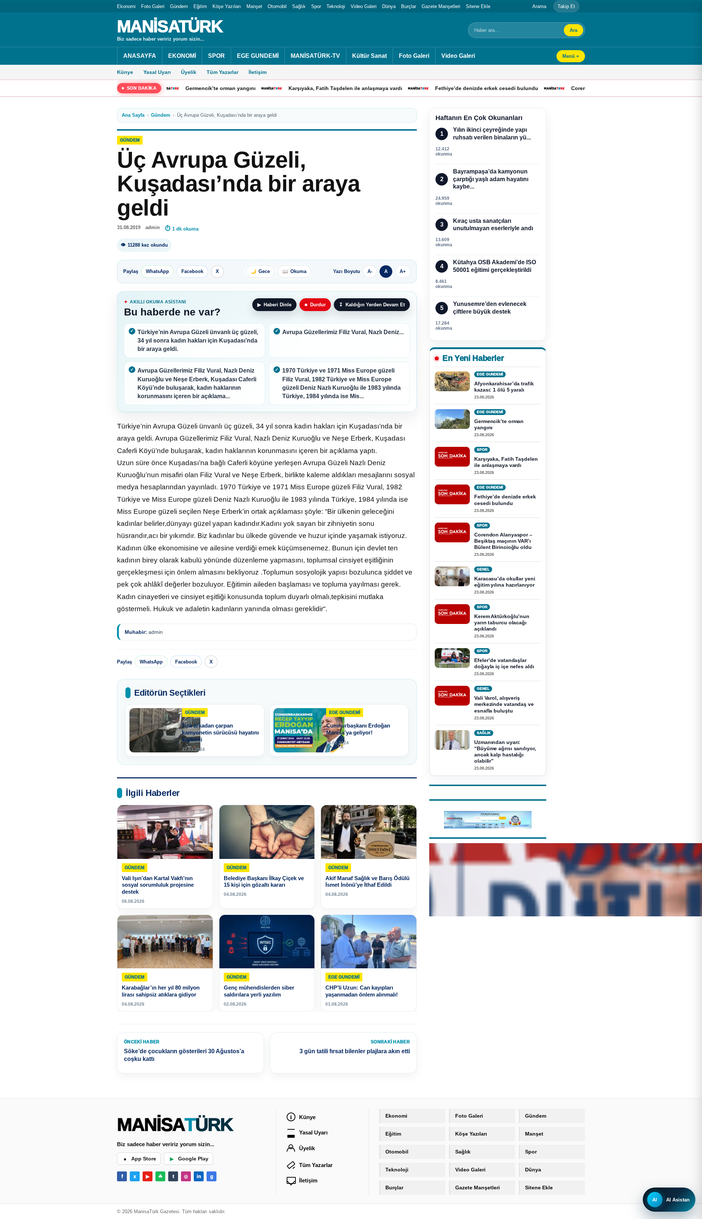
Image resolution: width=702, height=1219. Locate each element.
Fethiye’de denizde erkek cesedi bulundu (446, 88)
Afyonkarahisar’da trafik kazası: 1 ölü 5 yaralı (504, 387)
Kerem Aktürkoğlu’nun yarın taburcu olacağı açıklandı (501, 622)
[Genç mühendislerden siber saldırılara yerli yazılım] (267, 942)
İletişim (258, 72)
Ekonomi (126, 6)
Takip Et (566, 6)
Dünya (389, 6)
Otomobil (277, 6)
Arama (539, 6)
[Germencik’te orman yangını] (452, 419)
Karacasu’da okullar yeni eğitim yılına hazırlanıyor (504, 582)
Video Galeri (364, 6)
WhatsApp (157, 271)
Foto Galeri (153, 6)
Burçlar (408, 6)
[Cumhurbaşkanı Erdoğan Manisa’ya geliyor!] (308, 730)
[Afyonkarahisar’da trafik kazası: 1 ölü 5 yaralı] (452, 381)
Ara (573, 30)
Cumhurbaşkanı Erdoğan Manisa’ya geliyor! (358, 729)
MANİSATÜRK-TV (315, 56)
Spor (316, 6)
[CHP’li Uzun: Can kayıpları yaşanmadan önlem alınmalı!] (368, 942)
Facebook (192, 271)
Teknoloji (336, 6)
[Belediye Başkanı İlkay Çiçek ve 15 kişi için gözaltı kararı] (267, 832)
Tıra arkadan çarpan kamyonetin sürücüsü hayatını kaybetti (220, 732)
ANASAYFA (139, 56)
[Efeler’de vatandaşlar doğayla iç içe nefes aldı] (452, 658)
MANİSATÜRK (169, 26)
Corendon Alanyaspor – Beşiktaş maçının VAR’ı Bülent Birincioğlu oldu (503, 541)
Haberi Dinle (274, 304)
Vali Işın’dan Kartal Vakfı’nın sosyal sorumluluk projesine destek (158, 885)
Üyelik (188, 72)
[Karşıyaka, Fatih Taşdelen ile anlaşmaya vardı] (452, 457)
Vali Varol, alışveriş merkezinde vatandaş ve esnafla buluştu (504, 704)
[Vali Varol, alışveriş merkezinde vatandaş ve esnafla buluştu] (452, 696)
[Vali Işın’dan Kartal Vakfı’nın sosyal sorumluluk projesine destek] (165, 832)
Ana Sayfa (133, 115)
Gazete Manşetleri (441, 6)
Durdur (315, 304)
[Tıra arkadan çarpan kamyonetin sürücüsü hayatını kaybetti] (164, 730)
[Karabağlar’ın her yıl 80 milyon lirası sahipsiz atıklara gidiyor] (165, 942)
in (199, 1176)
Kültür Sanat (369, 56)
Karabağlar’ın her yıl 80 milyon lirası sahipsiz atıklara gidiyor (161, 991)
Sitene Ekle (478, 6)
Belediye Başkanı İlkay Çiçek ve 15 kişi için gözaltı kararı (264, 881)
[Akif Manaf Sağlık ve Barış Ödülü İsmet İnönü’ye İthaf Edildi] (368, 832)
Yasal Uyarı (157, 72)
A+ (403, 271)
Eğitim (200, 6)
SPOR (216, 56)
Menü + (570, 56)
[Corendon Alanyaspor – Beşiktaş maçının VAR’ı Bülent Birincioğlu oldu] (452, 532)
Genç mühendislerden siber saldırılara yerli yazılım (259, 991)
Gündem (179, 6)
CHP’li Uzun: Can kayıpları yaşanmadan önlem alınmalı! (361, 991)
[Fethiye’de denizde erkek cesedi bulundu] (452, 495)
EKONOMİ (182, 56)
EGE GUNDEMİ (258, 56)
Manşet (254, 6)
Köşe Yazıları (226, 6)
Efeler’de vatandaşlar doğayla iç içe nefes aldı (504, 664)
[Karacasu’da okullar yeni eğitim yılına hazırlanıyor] (452, 576)
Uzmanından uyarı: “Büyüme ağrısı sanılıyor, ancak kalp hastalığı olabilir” (505, 751)
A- (369, 271)
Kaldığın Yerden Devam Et (372, 304)
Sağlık (299, 6)
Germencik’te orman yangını (180, 88)
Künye (125, 72)
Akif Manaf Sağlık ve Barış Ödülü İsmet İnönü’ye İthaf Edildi (367, 881)
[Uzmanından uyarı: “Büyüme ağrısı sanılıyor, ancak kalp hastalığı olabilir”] (452, 740)
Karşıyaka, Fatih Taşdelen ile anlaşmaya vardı (305, 88)
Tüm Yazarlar (222, 72)
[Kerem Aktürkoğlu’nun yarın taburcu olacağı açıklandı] (452, 614)
